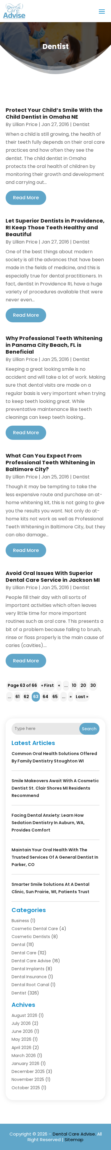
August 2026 (24, 1015)
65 (55, 697)
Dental (18, 945)
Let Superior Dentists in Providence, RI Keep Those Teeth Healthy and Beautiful (55, 227)
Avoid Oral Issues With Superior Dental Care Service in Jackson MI (53, 576)
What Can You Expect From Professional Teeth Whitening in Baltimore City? (50, 462)
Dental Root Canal (30, 985)
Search (89, 729)
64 (45, 697)
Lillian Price (25, 124)
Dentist (81, 124)
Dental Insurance (29, 977)
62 (26, 697)
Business (20, 921)
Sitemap (74, 1139)
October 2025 (26, 1088)
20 (83, 685)
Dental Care (24, 953)
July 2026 (21, 1023)
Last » (82, 697)
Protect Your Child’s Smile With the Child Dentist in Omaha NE (54, 113)
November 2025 (28, 1079)
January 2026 (25, 1063)
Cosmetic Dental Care (35, 929)
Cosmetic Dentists (31, 937)
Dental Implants (28, 969)
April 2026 (21, 1048)
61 (17, 697)
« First (47, 685)
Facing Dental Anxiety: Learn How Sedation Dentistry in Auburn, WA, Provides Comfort (48, 822)
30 (93, 685)
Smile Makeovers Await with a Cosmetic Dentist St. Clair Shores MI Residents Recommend (55, 788)
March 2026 (24, 1055)
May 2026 (21, 1039)
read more (26, 197)
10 (74, 685)
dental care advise (31, 961)
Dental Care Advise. (74, 1134)
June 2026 (22, 1031)
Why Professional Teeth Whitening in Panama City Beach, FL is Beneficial (54, 345)
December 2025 (28, 1071)
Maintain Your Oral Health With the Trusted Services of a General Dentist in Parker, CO (55, 857)
